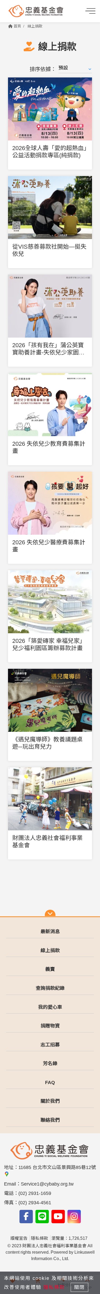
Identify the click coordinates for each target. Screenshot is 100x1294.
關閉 (79, 1287)
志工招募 (50, 1044)
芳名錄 (50, 1063)
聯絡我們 (50, 1120)
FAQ (50, 1082)
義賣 (50, 969)
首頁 (17, 26)
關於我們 (50, 1101)
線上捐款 (34, 26)
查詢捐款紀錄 (50, 988)
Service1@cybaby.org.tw (47, 1184)
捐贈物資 (50, 1026)
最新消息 (50, 931)
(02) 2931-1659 (34, 1193)
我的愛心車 (50, 1007)
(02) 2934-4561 (34, 1202)
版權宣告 (18, 1238)
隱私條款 (39, 1238)
